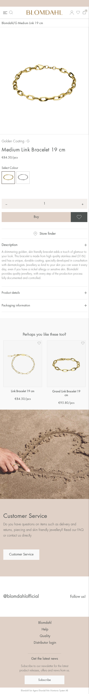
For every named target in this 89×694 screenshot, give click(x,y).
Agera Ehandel (39, 691)
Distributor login (45, 642)
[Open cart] (84, 12)
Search (12, 12)
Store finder (48, 233)
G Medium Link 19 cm (29, 23)
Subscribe (44, 679)
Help (45, 629)
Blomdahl (7, 23)
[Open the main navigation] (5, 12)
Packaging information (16, 305)
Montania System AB (59, 691)
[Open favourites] (78, 12)
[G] (8, 177)
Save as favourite (86, 217)
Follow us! (78, 596)
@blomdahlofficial (21, 596)
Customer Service (21, 554)
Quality (45, 636)
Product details (11, 292)
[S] (23, 177)
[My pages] (72, 12)
